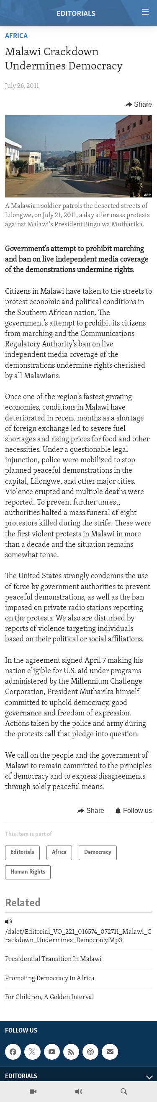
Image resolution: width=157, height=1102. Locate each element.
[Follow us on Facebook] (13, 1052)
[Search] (123, 1091)
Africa (16, 36)
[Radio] (78, 1091)
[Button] (139, 104)
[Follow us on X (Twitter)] (32, 1052)
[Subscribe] (110, 1052)
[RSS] (71, 1052)
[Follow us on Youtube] (52, 1052)
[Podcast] (90, 1052)
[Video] (33, 1091)
